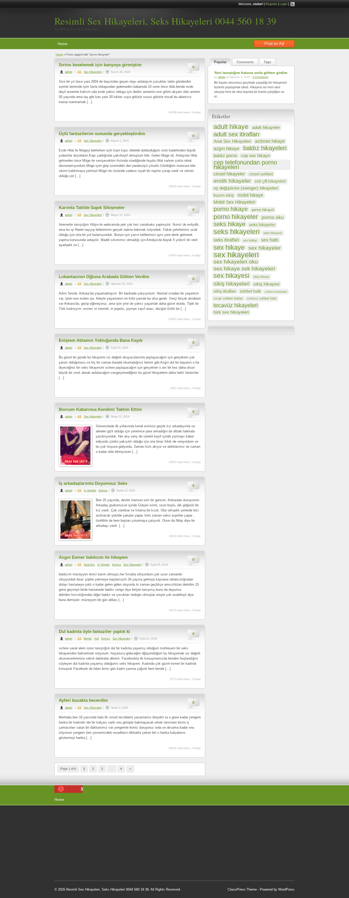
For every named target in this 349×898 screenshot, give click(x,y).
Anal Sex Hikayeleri (232, 141)
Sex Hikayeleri (93, 71)
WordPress (286, 889)
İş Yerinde (90, 490)
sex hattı (269, 240)
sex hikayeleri (236, 255)
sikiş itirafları (225, 291)
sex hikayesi (231, 275)
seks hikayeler (262, 225)
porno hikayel (263, 209)
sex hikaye (229, 247)
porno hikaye (231, 209)
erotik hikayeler (232, 181)
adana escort (68, 815)
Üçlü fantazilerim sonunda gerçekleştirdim (102, 133)
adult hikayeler (266, 127)
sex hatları (250, 240)
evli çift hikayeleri (270, 181)
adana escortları (93, 815)
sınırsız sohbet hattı (262, 298)
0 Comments (260, 77)
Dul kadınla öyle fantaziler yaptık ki (94, 631)
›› (130, 769)
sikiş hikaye (261, 277)
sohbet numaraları (276, 291)
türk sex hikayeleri (231, 312)
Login (283, 4)
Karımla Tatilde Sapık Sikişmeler (92, 207)
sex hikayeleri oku (236, 262)
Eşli (96, 638)
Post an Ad (274, 43)
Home (62, 44)
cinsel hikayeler (229, 174)
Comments (245, 62)
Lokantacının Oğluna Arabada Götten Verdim (104, 276)
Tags (267, 62)
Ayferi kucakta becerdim (83, 700)
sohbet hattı (250, 291)
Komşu (103, 490)
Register (271, 4)
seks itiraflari (226, 240)
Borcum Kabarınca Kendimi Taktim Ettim (100, 409)
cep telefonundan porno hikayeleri (245, 165)
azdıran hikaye (270, 141)
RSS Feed (292, 4)
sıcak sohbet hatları (228, 298)
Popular (220, 62)
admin (68, 71)
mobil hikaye (250, 195)
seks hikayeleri (237, 232)
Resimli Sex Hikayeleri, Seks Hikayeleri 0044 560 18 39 (165, 20)
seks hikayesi (272, 233)
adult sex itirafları (237, 134)
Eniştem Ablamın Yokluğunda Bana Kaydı (101, 340)
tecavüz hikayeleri (236, 305)
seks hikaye (229, 224)
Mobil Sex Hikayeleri (234, 202)
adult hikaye (231, 127)
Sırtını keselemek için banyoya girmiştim (100, 64)
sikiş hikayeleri (232, 284)
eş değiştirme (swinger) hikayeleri (246, 188)
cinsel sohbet (261, 174)
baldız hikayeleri (264, 148)
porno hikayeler (236, 217)
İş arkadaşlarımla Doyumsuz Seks (93, 483)
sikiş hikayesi (266, 284)
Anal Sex (89, 564)
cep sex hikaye (255, 155)
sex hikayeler (264, 248)
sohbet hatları (98, 828)
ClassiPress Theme (242, 889)
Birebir (88, 638)
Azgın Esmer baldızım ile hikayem (93, 557)
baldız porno (225, 155)
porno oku (273, 217)
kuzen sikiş (224, 195)
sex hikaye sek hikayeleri (244, 268)
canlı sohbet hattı (92, 822)
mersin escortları (71, 867)
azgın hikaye (226, 148)
